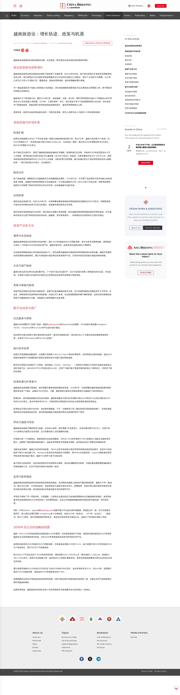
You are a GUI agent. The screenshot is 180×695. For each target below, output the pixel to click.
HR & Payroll (67, 651)
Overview (36, 637)
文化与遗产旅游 (131, 78)
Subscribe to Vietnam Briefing (97, 43)
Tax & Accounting (69, 640)
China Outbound (113, 15)
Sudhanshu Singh (65, 43)
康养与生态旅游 (131, 74)
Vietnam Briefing (40, 43)
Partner (134, 637)
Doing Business (166, 15)
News (34, 644)
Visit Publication (104, 637)
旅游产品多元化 (131, 69)
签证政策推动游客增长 (133, 46)
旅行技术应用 (130, 96)
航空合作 (128, 60)
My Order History (104, 644)
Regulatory (68, 15)
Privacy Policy (160, 671)
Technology (96, 15)
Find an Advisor (152, 228)
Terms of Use (146, 671)
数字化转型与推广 (132, 87)
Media (152, 15)
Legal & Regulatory (70, 644)
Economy (25, 15)
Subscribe (161, 6)
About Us (135, 228)
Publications (140, 15)
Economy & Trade (69, 637)
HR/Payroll (82, 15)
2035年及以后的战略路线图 (135, 113)
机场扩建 (128, 56)
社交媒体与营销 (131, 92)
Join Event (145, 163)
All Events (162, 129)
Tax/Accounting (53, 15)
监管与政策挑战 (131, 108)
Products (101, 647)
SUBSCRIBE (145, 273)
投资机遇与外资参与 (132, 100)
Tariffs (13, 15)
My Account (102, 640)
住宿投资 (128, 64)
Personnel (36, 640)
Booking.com (53, 324)
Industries (38, 15)
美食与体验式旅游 (132, 82)
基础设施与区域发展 (132, 51)
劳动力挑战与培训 (132, 104)
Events (127, 15)
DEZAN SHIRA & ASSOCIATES (145, 208)
